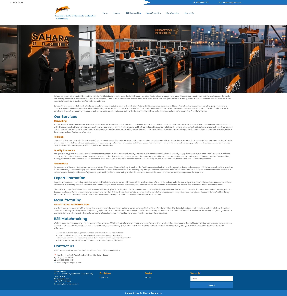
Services (116, 13)
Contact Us (189, 13)
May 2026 (104, 277)
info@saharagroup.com (231, 2)
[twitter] (13, 2)
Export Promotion (154, 13)
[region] (143, 59)
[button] (3, 59)
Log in (148, 277)
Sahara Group (132, 293)
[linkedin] (16, 2)
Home (105, 13)
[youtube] (22, 2)
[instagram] (19, 2)
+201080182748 (202, 2)
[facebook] (11, 2)
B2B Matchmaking (133, 13)
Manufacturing (172, 13)
